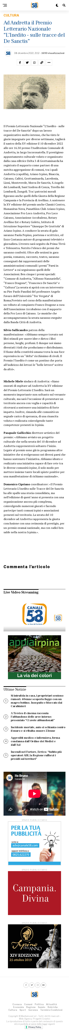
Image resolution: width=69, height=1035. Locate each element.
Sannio (41, 1007)
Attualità (51, 1004)
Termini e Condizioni (51, 1010)
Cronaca (17, 1004)
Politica (39, 1004)
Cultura (12, 1010)
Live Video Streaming (21, 592)
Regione (31, 1007)
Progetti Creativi (41, 1018)
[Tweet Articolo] (27, 62)
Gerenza (33, 1010)
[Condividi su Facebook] (20, 62)
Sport (22, 1010)
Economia (18, 1007)
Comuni (28, 1004)
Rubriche (53, 1007)
